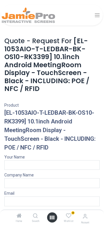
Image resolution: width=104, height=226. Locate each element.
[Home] (19, 216)
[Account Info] (85, 216)
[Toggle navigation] (97, 15)
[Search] (35, 216)
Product (11, 105)
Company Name (19, 175)
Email (9, 193)
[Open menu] (52, 217)
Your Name (14, 157)
